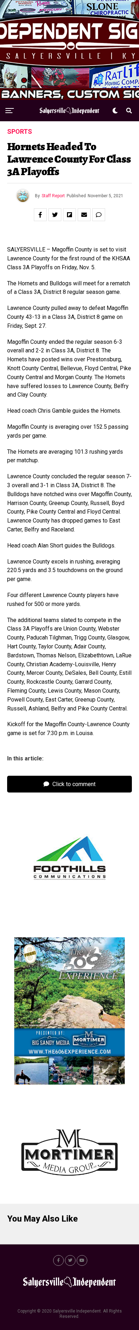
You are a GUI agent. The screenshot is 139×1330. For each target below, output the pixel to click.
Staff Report (53, 195)
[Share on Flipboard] (69, 214)
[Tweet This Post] (54, 214)
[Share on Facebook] (40, 214)
